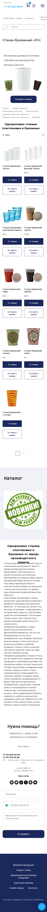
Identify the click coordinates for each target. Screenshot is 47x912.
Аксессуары (36, 117)
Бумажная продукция (23, 865)
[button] (33, 5)
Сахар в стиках (23, 870)
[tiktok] (21, 782)
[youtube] (35, 782)
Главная (6, 108)
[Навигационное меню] (42, 6)
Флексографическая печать (13, 111)
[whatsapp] (16, 782)
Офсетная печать (32, 111)
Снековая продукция (19, 108)
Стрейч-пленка (16, 888)
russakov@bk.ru (23, 768)
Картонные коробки (23, 883)
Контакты (33, 888)
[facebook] (26, 782)
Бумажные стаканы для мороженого (16, 114)
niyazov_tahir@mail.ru (23, 770)
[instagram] (12, 782)
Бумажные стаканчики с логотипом (15, 117)
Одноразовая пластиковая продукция (23, 876)
